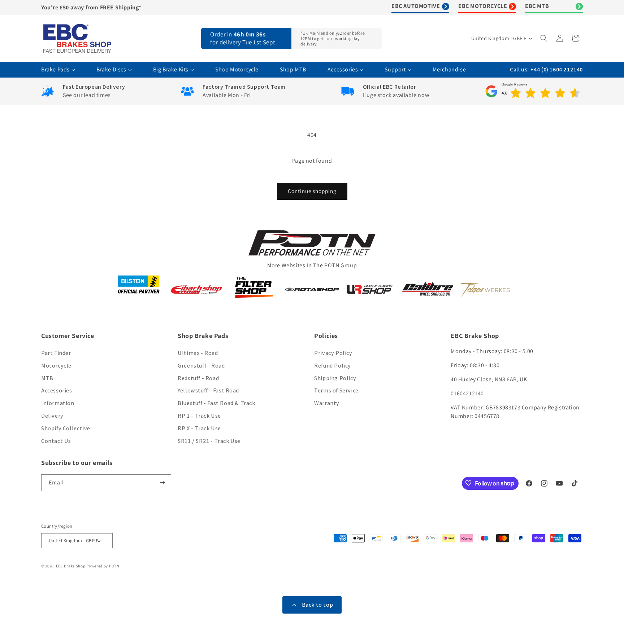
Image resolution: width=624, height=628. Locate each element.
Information (57, 403)
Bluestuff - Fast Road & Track (216, 403)
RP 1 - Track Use (199, 416)
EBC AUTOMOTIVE (415, 6)
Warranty (326, 403)
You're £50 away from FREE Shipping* (91, 7)
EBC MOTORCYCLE (482, 6)
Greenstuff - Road (201, 365)
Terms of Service (336, 391)
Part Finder (56, 353)
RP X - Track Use (199, 428)
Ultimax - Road (198, 353)
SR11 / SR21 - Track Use (209, 441)
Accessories (56, 391)
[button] (544, 38)
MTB (47, 378)
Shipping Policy (335, 378)
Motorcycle (56, 365)
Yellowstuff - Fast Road (208, 391)
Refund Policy (332, 365)
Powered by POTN (103, 566)
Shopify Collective (65, 428)
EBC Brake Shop (71, 566)
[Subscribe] (163, 482)
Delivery (52, 416)
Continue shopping (312, 191)
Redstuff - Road (198, 378)
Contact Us (56, 441)
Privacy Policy (333, 353)
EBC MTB (537, 6)
